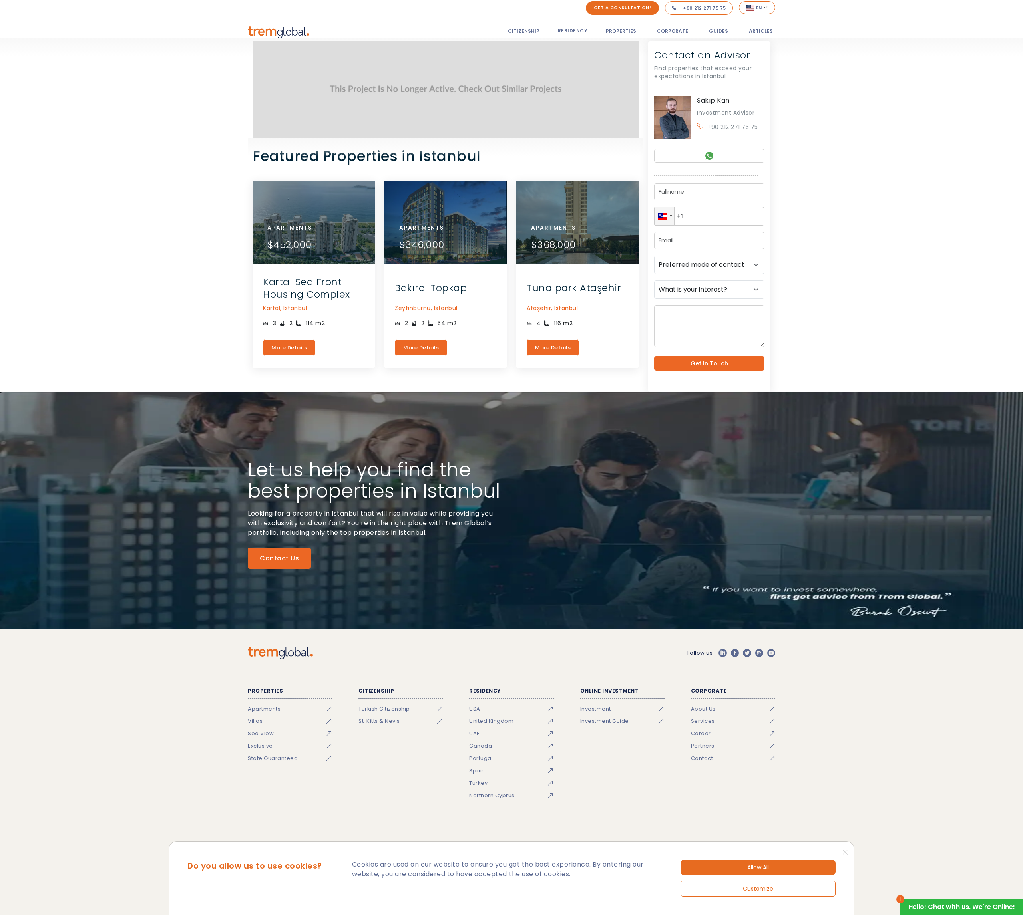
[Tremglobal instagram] (759, 653)
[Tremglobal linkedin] (722, 653)
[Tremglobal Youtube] (771, 653)
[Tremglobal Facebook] (735, 653)
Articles (761, 31)
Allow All (758, 867)
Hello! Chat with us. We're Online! (961, 906)
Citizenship (523, 31)
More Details (289, 347)
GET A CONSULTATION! (622, 7)
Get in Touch (709, 363)
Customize (758, 889)
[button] (664, 216)
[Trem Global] (280, 653)
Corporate (672, 31)
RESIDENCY (573, 30)
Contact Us (279, 558)
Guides (718, 31)
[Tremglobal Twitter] (747, 653)
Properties (621, 31)
